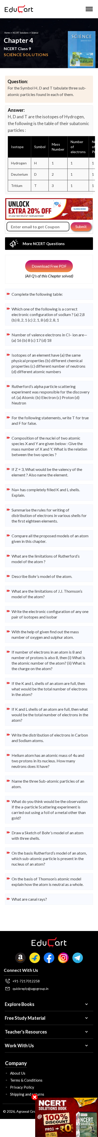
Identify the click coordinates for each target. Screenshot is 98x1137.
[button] (89, 9)
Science (34, 32)
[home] (17, 9)
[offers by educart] (66, 1117)
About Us (17, 1073)
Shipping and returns (27, 1094)
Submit (81, 226)
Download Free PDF (49, 266)
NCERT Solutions (21, 32)
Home (7, 32)
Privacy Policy (22, 1087)
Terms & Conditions (26, 1080)
